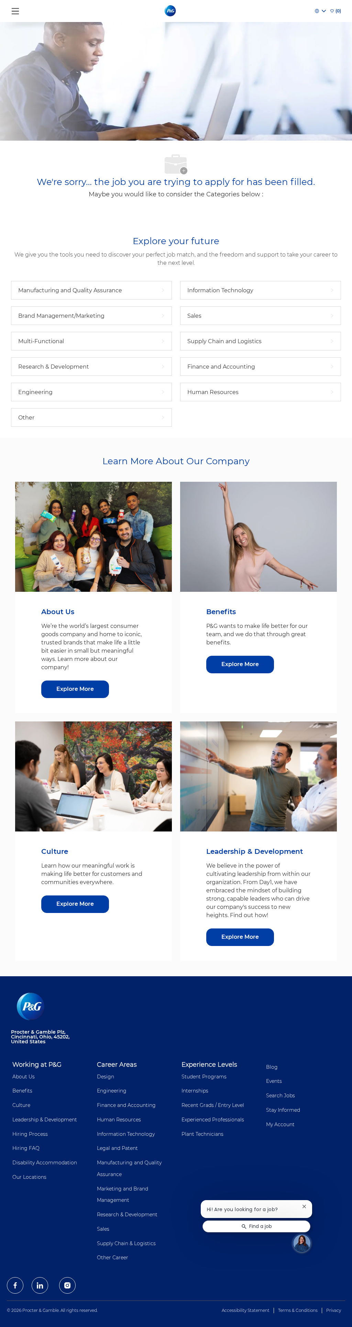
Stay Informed (283, 1110)
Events (274, 1081)
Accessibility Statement (246, 1310)
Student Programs (204, 1077)
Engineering (111, 1091)
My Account (280, 1124)
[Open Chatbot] (302, 1243)
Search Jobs (280, 1095)
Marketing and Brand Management (122, 1195)
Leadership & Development (44, 1120)
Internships (195, 1091)
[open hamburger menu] (15, 9)
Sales (103, 1229)
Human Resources (119, 1120)
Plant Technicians (202, 1134)
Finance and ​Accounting (126, 1105)
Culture (21, 1105)
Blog (272, 1067)
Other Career (112, 1257)
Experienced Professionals (213, 1120)
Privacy (333, 1310)
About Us (23, 1077)
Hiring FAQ (26, 1148)
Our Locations (29, 1177)
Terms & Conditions (298, 1310)
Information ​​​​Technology (126, 1134)
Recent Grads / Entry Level (213, 1105)
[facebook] (15, 1285)
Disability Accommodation (44, 1163)
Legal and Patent (117, 1148)
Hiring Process (30, 1134)
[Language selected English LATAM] (320, 11)
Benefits (22, 1091)
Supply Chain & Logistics (126, 1243)
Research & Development (127, 1214)
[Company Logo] (170, 11)
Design (105, 1077)
